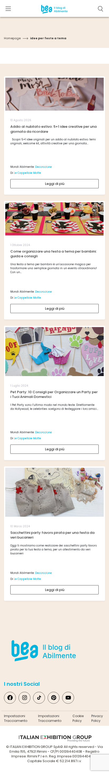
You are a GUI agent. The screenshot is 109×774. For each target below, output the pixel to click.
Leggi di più (54, 183)
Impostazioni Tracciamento (15, 718)
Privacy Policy (97, 718)
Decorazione (43, 167)
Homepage (12, 38)
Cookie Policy (78, 718)
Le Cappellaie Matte (27, 173)
